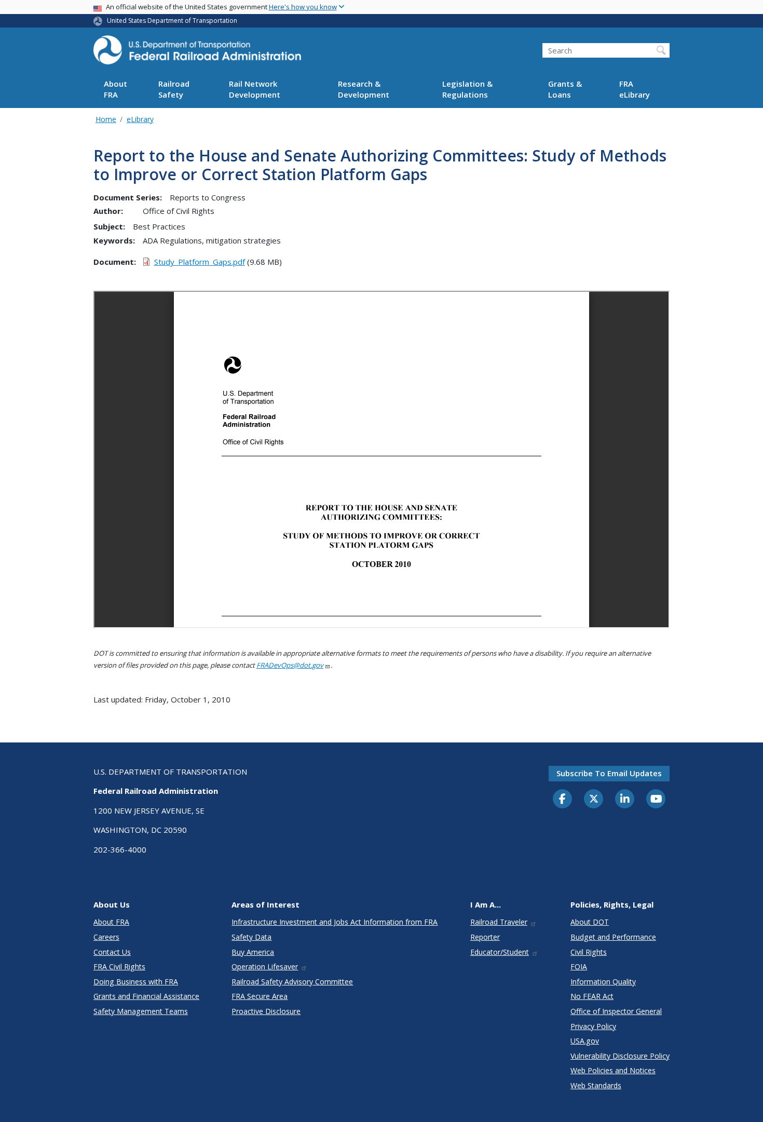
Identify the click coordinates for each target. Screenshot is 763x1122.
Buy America (252, 952)
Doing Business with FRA (135, 981)
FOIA (578, 966)
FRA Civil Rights (119, 966)
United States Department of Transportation (172, 20)
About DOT (589, 922)
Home (106, 119)
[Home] (197, 53)
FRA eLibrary (634, 89)
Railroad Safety (173, 89)
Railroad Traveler (498, 922)
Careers (106, 937)
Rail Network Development (254, 89)
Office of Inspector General (616, 1011)
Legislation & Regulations (467, 89)
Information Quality (603, 981)
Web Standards (595, 1085)
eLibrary (140, 119)
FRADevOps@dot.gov (289, 665)
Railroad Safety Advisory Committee (292, 981)
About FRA (115, 89)
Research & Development (363, 89)
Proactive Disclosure (266, 1011)
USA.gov (584, 1041)
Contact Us (112, 952)
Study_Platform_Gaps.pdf (199, 261)
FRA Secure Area (259, 996)
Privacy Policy (593, 1026)
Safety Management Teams (140, 1011)
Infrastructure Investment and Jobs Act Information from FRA (334, 922)
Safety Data (251, 937)
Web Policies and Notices (613, 1070)
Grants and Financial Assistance (146, 996)
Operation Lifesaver (264, 966)
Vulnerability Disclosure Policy (620, 1056)
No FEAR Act (592, 996)
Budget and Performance (613, 937)
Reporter (485, 937)
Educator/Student (499, 952)
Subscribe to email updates (609, 773)
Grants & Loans (565, 89)
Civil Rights (588, 952)
